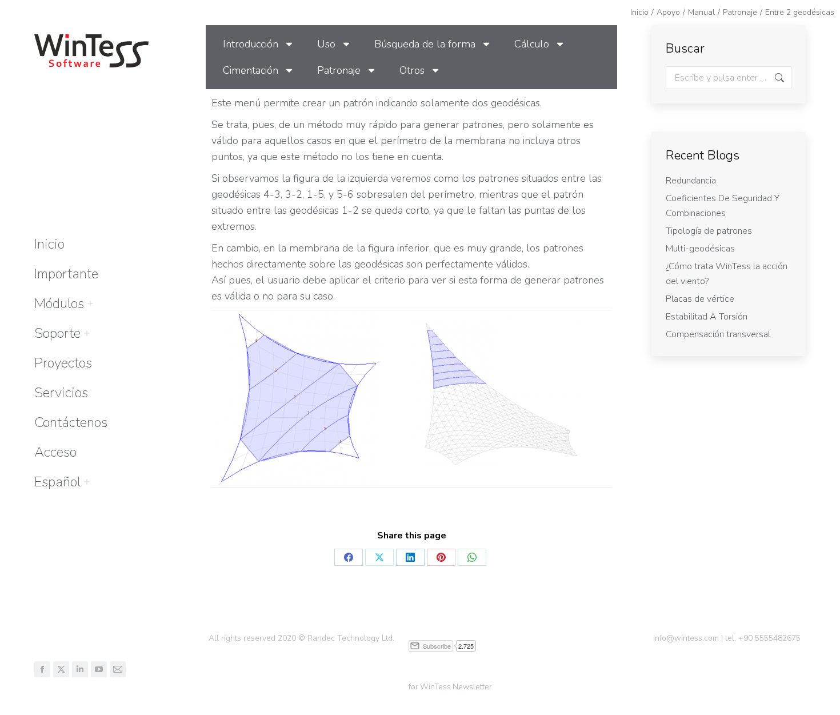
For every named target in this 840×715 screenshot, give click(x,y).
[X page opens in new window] (61, 669)
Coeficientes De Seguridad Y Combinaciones (722, 205)
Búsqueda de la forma (424, 44)
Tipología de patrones (709, 231)
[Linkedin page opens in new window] (80, 669)
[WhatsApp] (472, 557)
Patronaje (339, 70)
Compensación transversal (718, 334)
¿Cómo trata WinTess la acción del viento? (726, 273)
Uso (326, 44)
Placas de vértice (700, 299)
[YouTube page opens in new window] (99, 669)
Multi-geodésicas (700, 248)
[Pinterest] (441, 557)
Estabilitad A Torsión (706, 316)
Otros (412, 70)
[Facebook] (348, 557)
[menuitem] (57, 482)
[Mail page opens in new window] (118, 669)
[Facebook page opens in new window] (42, 669)
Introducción (250, 44)
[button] (669, 10)
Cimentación (250, 70)
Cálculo (531, 44)
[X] (379, 557)
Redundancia (691, 180)
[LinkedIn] (410, 557)
